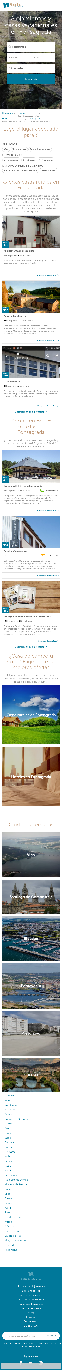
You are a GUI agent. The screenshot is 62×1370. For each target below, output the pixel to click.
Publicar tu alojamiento (31, 1286)
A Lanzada (11, 1109)
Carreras (31, 1317)
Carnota (9, 1142)
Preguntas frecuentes (31, 1303)
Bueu (8, 1128)
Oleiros (9, 1198)
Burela (8, 1147)
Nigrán (8, 1170)
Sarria (8, 1137)
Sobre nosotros (31, 1290)
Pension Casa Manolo (16, 551)
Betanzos (10, 1203)
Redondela (11, 1249)
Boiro (8, 1189)
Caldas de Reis (13, 1235)
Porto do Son (12, 1231)
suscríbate (51, 1336)
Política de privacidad (31, 1295)
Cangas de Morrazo (16, 1119)
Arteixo (9, 1221)
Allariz (8, 1207)
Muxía (8, 1165)
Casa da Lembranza (15, 316)
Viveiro (8, 1100)
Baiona (9, 1114)
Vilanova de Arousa (16, 1184)
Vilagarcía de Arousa (16, 1240)
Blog (31, 1312)
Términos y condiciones (31, 1299)
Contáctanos (31, 1321)
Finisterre (10, 1151)
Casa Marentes (12, 381)
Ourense (9, 1095)
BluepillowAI (31, 1325)
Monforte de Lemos (16, 1179)
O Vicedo (10, 1245)
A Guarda (10, 1226)
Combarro (11, 1175)
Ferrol (8, 1133)
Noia (7, 1156)
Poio (7, 1212)
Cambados (11, 1105)
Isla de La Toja (13, 1217)
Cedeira (9, 1161)
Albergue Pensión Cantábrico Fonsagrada (27, 616)
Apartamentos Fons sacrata (19, 250)
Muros (8, 1123)
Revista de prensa (31, 1308)
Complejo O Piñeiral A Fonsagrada (23, 486)
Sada (7, 1193)
